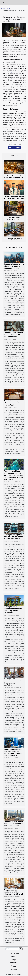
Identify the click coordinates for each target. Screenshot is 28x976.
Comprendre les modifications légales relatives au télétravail (13, 892)
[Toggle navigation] (3, 2)
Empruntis (12, 72)
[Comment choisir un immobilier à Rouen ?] (14, 208)
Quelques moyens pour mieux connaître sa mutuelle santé (14, 197)
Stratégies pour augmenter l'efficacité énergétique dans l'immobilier (13, 610)
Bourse (14, 957)
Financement (14, 953)
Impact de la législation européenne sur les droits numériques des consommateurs (13, 752)
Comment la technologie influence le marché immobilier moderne (14, 266)
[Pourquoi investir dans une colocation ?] (14, 229)
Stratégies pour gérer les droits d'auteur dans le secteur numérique (13, 537)
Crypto (14, 966)
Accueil (3, 8)
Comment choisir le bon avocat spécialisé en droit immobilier (13, 334)
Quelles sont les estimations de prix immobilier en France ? (14, 176)
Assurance (14, 963)
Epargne (14, 960)
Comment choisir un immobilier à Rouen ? (14, 218)
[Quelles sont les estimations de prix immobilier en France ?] (14, 167)
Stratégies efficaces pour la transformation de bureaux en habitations (13, 682)
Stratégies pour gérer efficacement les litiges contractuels (13, 403)
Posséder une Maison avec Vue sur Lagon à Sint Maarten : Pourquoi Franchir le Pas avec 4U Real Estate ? (13, 475)
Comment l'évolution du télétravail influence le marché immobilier (13, 823)
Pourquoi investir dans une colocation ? (14, 239)
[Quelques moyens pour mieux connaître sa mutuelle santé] (14, 187)
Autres (8, 8)
